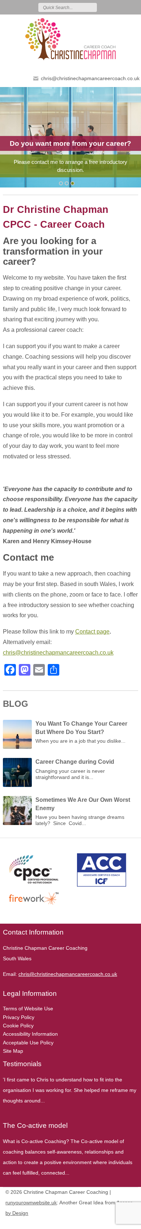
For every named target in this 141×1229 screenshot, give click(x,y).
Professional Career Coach (70, 172)
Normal (99, 1222)
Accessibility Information (30, 1034)
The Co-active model (35, 1125)
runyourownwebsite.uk (31, 1202)
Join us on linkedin (134, 7)
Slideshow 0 (61, 183)
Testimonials (22, 1064)
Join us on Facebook (124, 7)
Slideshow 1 (67, 183)
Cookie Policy (18, 1025)
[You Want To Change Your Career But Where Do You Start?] (17, 736)
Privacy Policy (18, 1017)
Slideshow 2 (72, 183)
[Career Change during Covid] (17, 774)
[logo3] (70, 39)
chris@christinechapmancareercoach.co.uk (90, 78)
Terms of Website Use (28, 1008)
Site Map (13, 1051)
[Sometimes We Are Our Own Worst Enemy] (17, 812)
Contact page (92, 631)
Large (110, 1222)
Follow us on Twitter (113, 7)
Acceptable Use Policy (28, 1043)
